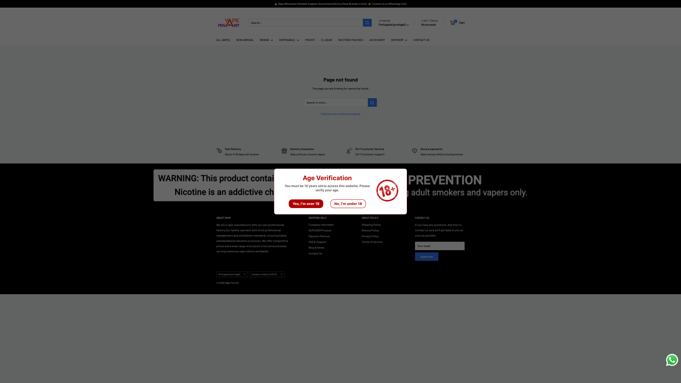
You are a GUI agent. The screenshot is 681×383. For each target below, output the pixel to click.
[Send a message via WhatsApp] (672, 360)
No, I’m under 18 (348, 204)
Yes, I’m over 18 (306, 204)
